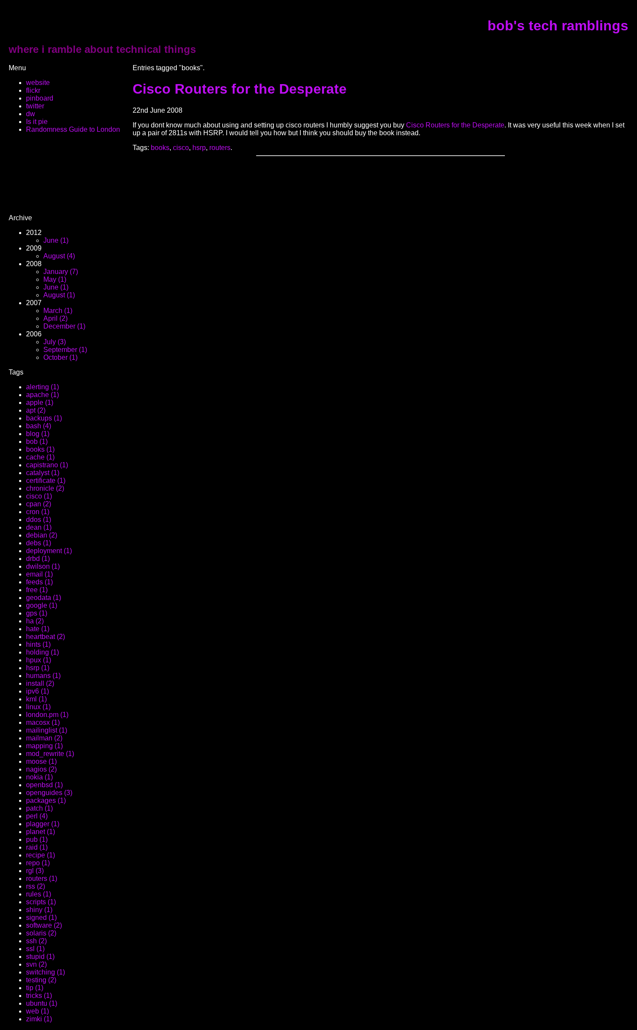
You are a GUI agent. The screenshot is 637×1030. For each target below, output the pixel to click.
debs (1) (38, 543)
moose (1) (41, 761)
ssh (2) (36, 941)
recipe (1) (40, 855)
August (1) (59, 295)
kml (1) (36, 699)
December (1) (64, 326)
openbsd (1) (44, 785)
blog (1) (37, 433)
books (160, 147)
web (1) (37, 1011)
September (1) (65, 349)
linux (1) (38, 707)
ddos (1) (38, 519)
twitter (35, 106)
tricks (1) (39, 995)
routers (220, 147)
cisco (181, 147)
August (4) (59, 256)
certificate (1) (45, 480)
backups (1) (44, 418)
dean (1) (39, 527)
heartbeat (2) (45, 636)
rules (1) (38, 894)
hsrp (199, 147)
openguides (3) (49, 792)
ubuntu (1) (41, 1003)
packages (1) (46, 800)
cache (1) (40, 457)
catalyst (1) (42, 472)
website (38, 82)
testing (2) (41, 980)
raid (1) (37, 847)
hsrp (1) (37, 667)
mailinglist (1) (46, 730)
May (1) (54, 279)
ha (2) (35, 621)
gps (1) (36, 613)
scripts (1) (41, 902)
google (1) (41, 605)
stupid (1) (40, 956)
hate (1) (37, 628)
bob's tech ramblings (558, 25)
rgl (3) (35, 870)
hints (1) (38, 644)
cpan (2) (38, 504)
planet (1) (40, 831)
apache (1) (42, 394)
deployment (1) (49, 550)
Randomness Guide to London (73, 129)
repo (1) (38, 863)
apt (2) (36, 410)
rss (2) (35, 886)
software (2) (44, 925)
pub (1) (37, 839)
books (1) (40, 449)
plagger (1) (42, 824)
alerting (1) (42, 387)
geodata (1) (43, 597)
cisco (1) (39, 496)
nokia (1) (39, 777)
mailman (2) (44, 738)
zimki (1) (39, 1019)
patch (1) (39, 808)
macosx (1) (43, 722)
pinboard (39, 98)
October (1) (60, 357)
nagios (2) (41, 769)
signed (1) (41, 917)
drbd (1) (38, 558)
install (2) (40, 683)
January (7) (60, 271)
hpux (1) (38, 660)
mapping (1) (44, 746)
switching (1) (45, 972)
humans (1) (43, 675)
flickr (33, 90)
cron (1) (37, 511)
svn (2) (36, 964)
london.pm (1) (47, 714)
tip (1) (34, 987)
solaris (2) (41, 933)
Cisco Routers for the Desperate (240, 89)
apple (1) (39, 402)
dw (30, 113)
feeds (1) (39, 582)
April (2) (55, 318)
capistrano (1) (47, 465)
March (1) (57, 310)
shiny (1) (39, 909)
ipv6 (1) (37, 691)
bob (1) (37, 441)
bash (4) (38, 426)
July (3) (54, 342)
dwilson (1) (43, 566)
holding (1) (42, 652)
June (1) (55, 240)
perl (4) (37, 816)
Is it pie (37, 121)
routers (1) (41, 878)
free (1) (37, 589)
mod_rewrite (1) (50, 753)
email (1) (39, 574)
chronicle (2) (45, 488)
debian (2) (41, 535)
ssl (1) (35, 948)
